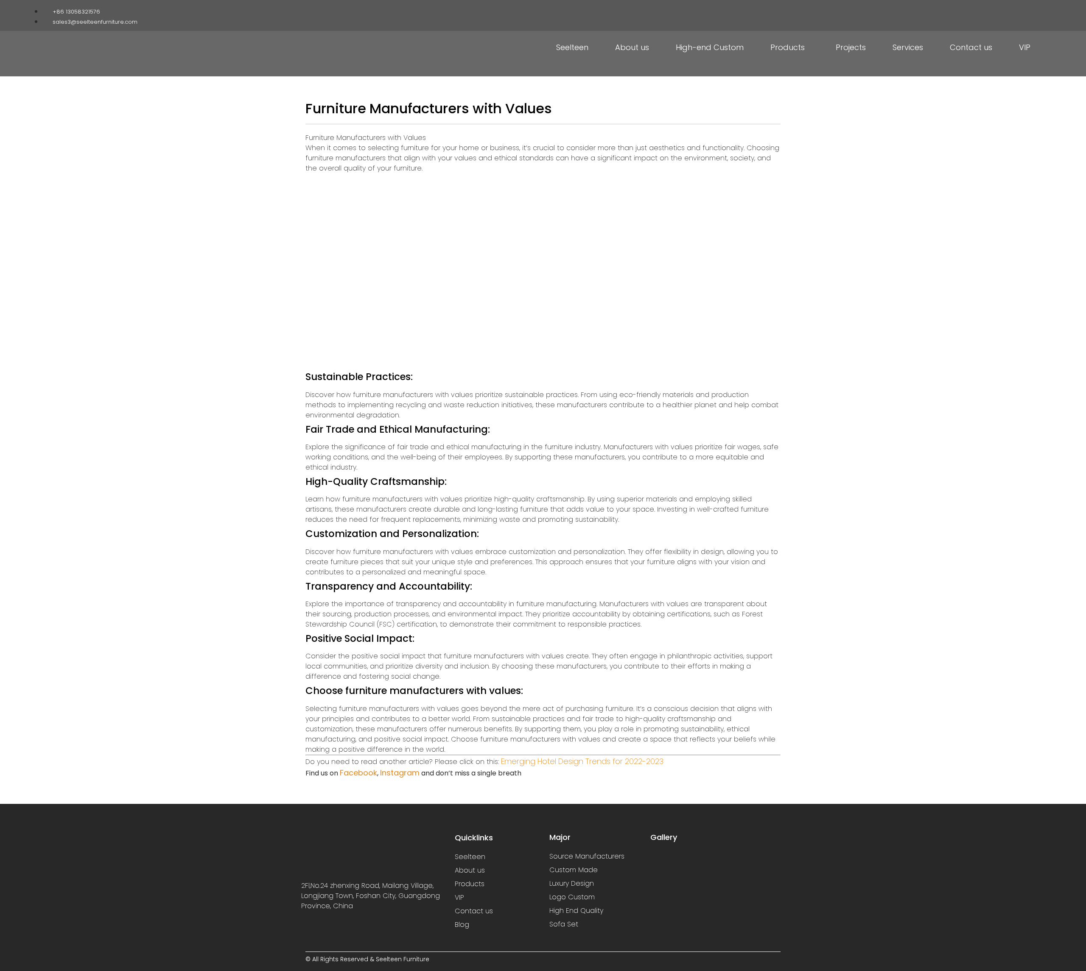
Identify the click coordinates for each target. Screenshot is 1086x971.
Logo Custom (572, 897)
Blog (462, 924)
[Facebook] (993, 9)
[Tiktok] (1019, 9)
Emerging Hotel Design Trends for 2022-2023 (582, 761)
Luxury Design (571, 883)
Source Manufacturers (586, 856)
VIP (1024, 47)
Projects (851, 47)
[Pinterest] (1032, 9)
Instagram (400, 772)
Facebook (358, 772)
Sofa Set (563, 924)
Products (787, 47)
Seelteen (572, 47)
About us (632, 47)
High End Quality (576, 910)
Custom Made (573, 870)
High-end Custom (710, 47)
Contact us (971, 47)
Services (908, 47)
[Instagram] (1006, 9)
